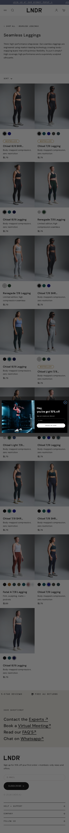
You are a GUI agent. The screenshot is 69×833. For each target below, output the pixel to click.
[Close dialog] (65, 402)
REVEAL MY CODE (50, 425)
